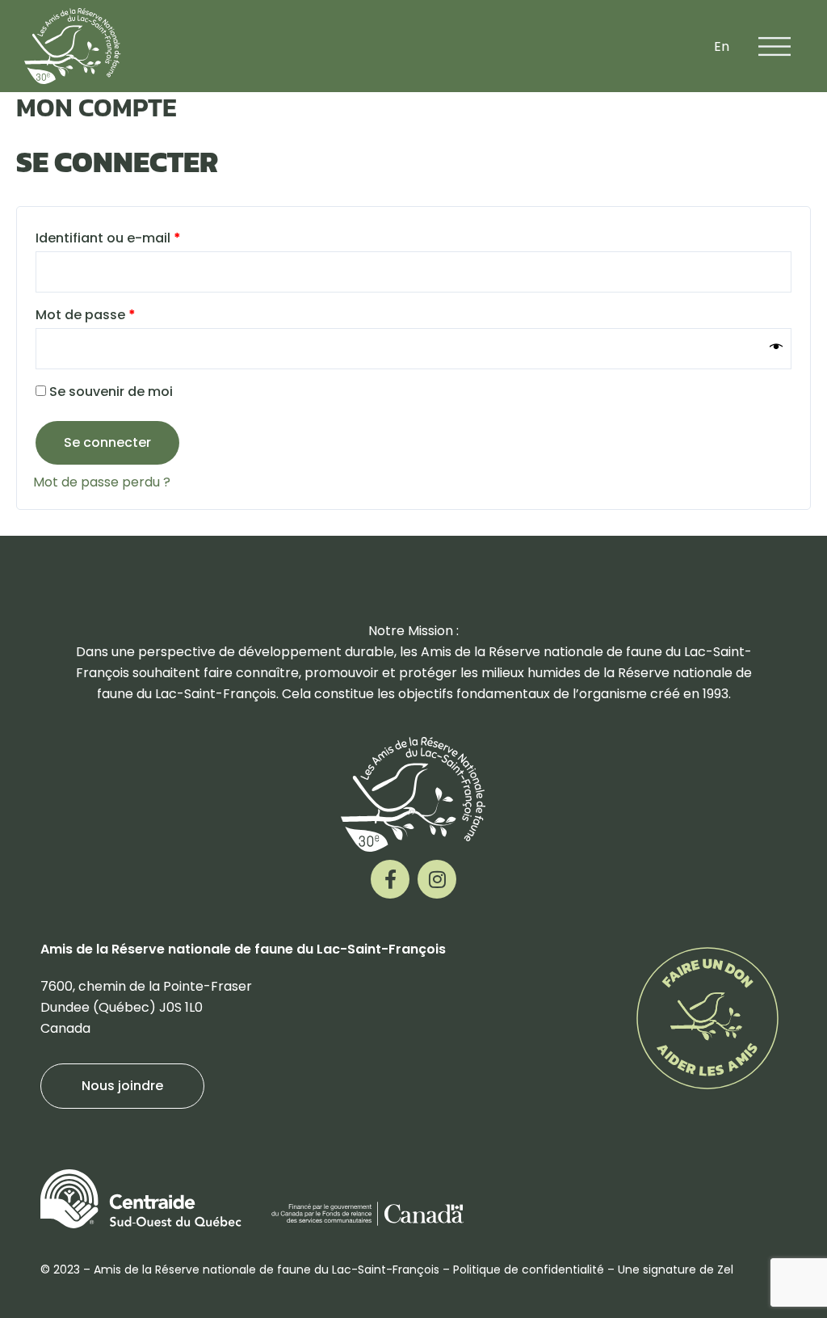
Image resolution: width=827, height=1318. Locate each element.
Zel (725, 1269)
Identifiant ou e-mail (145, 236)
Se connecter (107, 442)
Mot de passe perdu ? (101, 482)
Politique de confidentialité (528, 1269)
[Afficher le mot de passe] (776, 348)
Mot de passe (122, 313)
